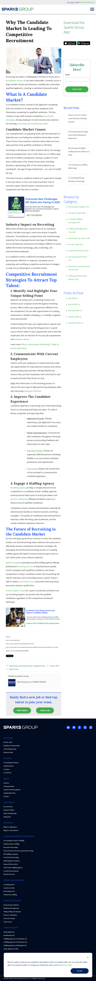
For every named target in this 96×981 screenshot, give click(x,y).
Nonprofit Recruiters (11, 864)
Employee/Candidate (86, 2)
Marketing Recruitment (12, 861)
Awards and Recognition (12, 790)
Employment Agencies (11, 908)
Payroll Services (9, 874)
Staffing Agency (11, 927)
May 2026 (73, 298)
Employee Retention (78, 250)
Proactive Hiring (9, 918)
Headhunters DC (9, 935)
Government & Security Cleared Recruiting (18, 851)
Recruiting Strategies (78, 207)
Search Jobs (8, 742)
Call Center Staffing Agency (13, 868)
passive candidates (19, 499)
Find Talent (22, 710)
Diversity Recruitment (11, 905)
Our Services (8, 807)
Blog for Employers (10, 827)
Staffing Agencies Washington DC (15, 945)
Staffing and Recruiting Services (19, 836)
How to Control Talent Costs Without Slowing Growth (77, 118)
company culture (21, 339)
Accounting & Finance (11, 763)
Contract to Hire (9, 888)
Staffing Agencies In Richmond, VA (15, 942)
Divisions (8, 758)
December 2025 (75, 323)
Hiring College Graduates (12, 912)
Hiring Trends (13, 666)
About (6, 778)
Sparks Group (11, 562)
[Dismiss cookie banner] (88, 957)
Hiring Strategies (77, 213)
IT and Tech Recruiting (11, 857)
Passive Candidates (10, 915)
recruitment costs (27, 581)
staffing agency (19, 487)
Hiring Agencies (9, 932)
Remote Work (8, 752)
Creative (6, 769)
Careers (6, 783)
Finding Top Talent (12, 900)
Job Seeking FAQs (10, 749)
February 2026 (75, 310)
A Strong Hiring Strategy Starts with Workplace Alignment (78, 135)
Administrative (9, 766)
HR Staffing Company (11, 854)
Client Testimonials (10, 813)
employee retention (32, 391)
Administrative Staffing (11, 844)
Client (76, 2)
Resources (8, 823)
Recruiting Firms (9, 891)
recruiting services (25, 566)
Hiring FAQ (7, 817)
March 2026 (74, 304)
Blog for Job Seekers (11, 830)
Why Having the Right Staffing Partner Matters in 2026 (79, 151)
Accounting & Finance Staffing (14, 840)
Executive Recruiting (11, 847)
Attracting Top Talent (26, 666)
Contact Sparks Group (15, 590)
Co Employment (9, 884)
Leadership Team (9, 793)
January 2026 (74, 316)
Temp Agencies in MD (11, 949)
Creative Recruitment (11, 871)
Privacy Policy (67, 965)
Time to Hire (8, 922)
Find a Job (45, 710)
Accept (79, 971)
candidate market (15, 80)
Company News (9, 786)
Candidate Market (39, 666)
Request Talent (9, 810)
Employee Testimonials (12, 746)
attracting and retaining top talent (32, 123)
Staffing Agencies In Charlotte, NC (15, 939)
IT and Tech (7, 773)
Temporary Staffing (10, 895)
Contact (6, 796)
